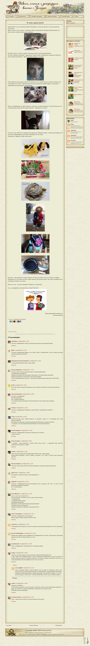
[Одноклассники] (12, 321)
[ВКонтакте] (10, 321)
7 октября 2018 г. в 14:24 (27, 463)
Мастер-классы (22, 16)
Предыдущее (59, 625)
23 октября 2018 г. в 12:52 (28, 597)
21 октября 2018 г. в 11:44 (28, 567)
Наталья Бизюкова (16, 463)
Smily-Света (14, 472)
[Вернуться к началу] (84, 641)
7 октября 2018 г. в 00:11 (26, 441)
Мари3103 (13, 481)
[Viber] (20, 321)
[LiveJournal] (18, 321)
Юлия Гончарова (15, 430)
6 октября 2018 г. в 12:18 (21, 350)
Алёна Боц (14, 524)
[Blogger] (16, 321)
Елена (12, 416)
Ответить (13, 345)
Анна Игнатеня (15, 543)
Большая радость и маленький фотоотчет (78, 81)
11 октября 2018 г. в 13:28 (26, 493)
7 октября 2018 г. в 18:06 (23, 472)
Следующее (8, 625)
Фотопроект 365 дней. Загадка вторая (78, 67)
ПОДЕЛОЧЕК (55, 378)
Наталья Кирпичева (16, 369)
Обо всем (14, 331)
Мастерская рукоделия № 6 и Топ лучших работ (78, 110)
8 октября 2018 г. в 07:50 (22, 481)
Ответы (15, 565)
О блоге (76, 16)
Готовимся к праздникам (37, 16)
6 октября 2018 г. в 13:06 (35, 360)
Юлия (12, 385)
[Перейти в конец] (87, 641)
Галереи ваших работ (52, 16)
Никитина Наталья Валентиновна (20, 360)
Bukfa (13, 350)
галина (13, 552)
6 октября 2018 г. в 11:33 (23, 341)
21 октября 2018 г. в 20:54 (21, 583)
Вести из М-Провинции (17, 533)
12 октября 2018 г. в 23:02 (30, 533)
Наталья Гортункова (16, 394)
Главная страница (33, 625)
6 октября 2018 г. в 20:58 (28, 394)
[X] (14, 321)
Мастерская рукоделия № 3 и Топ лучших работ (78, 103)
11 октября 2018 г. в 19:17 (28, 513)
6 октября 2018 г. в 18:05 (21, 385)
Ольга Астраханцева (16, 513)
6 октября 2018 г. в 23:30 (20, 416)
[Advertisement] (34, 327)
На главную (11, 16)
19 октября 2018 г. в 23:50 (21, 552)
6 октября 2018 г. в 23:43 (26, 430)
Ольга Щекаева (15, 493)
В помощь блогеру (66, 16)
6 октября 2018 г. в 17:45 (28, 369)
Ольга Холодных (15, 441)
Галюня (13, 451)
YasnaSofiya (14, 341)
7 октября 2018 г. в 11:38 (21, 451)
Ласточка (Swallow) (16, 597)
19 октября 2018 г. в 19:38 (26, 543)
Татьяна (13, 407)
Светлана (17, 567)
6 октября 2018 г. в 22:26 (22, 407)
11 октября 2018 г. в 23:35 (23, 524)
